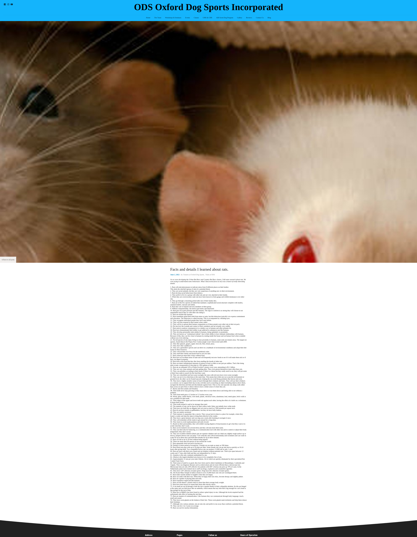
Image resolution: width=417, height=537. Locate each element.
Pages (179, 535)
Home (148, 18)
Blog (269, 18)
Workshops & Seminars (173, 18)
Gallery (239, 18)
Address (148, 535)
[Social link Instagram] (8, 4)
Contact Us (260, 18)
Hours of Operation (248, 535)
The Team (157, 18)
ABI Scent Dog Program (224, 18)
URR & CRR (207, 18)
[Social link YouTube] (11, 4)
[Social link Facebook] (5, 4)
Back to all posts (8, 260)
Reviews (249, 18)
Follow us (212, 535)
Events (187, 18)
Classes (196, 18)
